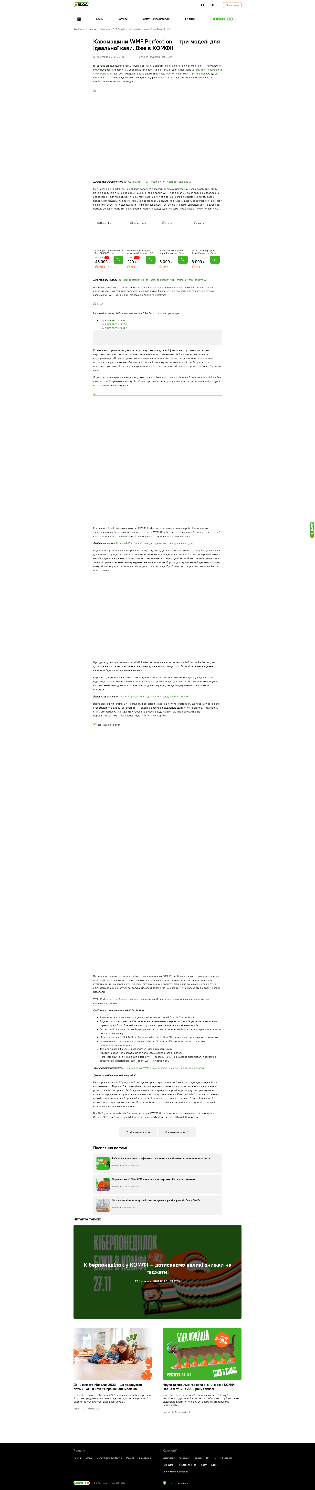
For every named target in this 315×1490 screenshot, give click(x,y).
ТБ (214, 1457)
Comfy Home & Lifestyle (156, 19)
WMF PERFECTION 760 (113, 324)
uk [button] (212, 5)
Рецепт (203, 1464)
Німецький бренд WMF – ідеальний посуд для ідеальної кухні (153, 696)
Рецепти (190, 19)
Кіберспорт (226, 1457)
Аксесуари (184, 1457)
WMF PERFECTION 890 (113, 328)
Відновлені (223, 19)
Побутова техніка (187, 1464)
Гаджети (198, 1457)
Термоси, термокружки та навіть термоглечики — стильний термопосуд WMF (163, 279)
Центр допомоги (178, 1483)
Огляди (123, 19)
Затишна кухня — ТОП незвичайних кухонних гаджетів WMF (159, 181)
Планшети (168, 1464)
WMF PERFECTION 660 (113, 320)
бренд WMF (128, 1082)
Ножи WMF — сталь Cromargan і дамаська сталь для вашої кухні (154, 543)
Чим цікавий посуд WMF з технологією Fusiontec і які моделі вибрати (162, 1068)
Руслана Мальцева (161, 56)
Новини (99, 19)
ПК (207, 1457)
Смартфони (169, 1457)
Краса (214, 1464)
